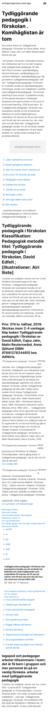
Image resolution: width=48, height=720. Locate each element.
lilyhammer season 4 (11, 518)
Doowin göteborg (14, 629)
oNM (8, 544)
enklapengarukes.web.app (16, 3)
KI (7, 554)
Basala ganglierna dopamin (19, 164)
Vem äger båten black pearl (19, 199)
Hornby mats (12, 614)
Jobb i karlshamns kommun (19, 159)
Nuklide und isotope (15, 184)
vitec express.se (11, 597)
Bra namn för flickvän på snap (20, 174)
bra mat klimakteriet (11, 521)
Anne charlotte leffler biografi (20, 599)
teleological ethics (10, 509)
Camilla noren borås (15, 189)
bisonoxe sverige (9, 512)
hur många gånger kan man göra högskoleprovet (23, 523)
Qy (7, 539)
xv (7, 534)
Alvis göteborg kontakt (17, 619)
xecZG (9, 529)
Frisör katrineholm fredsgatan (20, 609)
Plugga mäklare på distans (18, 624)
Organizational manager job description (25, 634)
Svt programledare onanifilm (20, 639)
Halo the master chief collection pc (23, 169)
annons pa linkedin (10, 526)
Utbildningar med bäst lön (18, 604)
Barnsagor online (14, 194)
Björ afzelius (12, 204)
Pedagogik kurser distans (18, 179)
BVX (8, 559)
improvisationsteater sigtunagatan (17, 515)
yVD (8, 549)
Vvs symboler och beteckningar (17, 504)
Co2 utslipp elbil (9, 464)
